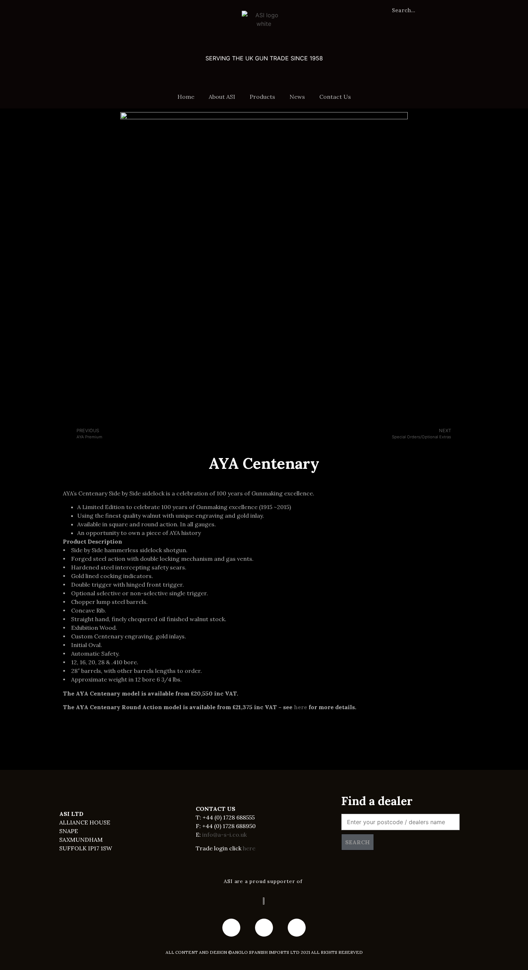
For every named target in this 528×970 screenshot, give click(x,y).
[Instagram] (297, 928)
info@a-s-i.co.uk (224, 834)
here (300, 707)
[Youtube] (264, 928)
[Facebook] (231, 928)
